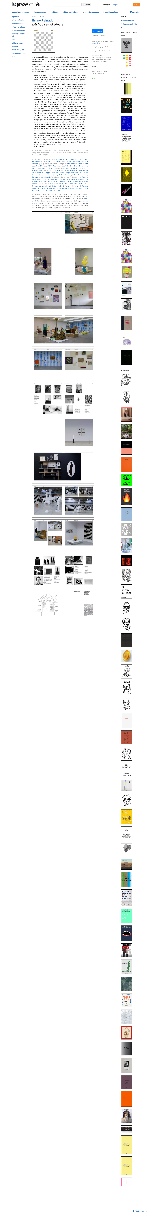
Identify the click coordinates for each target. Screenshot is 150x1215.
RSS (137, 5)
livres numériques (19, 30)
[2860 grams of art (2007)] (127, 222)
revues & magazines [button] (91, 12)
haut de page (140, 1211)
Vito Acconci (72, 164)
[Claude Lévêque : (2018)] (127, 1048)
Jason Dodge (65, 173)
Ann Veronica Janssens (75, 179)
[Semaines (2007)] (127, 289)
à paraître (15, 17)
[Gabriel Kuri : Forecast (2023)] (127, 545)
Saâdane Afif (83, 164)
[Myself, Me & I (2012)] (127, 45)
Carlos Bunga (83, 170)
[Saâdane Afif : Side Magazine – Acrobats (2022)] (127, 608)
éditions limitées (18, 43)
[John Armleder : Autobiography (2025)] (127, 464)
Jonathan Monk (67, 184)
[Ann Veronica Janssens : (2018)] (127, 1017)
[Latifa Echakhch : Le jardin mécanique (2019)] (127, 984)
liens (13, 57)
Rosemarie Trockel (68, 188)
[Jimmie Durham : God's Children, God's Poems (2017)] (127, 1116)
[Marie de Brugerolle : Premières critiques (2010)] (127, 140)
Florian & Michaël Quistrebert (68, 186)
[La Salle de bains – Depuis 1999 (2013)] (127, 105)
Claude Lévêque (77, 181)
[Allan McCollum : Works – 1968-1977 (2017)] (127, 1129)
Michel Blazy (83, 168)
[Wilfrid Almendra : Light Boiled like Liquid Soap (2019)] (127, 916)
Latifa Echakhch (44, 177)
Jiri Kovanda (45, 181)
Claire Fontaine (37, 173)
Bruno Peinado (43, 20)
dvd (13, 39)
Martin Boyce (72, 170)
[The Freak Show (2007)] (127, 272)
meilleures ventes (18, 23)
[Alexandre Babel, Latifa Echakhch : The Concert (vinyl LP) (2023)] (127, 560)
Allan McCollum (55, 184)
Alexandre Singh (55, 188)
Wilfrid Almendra (54, 166)
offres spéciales (18, 20)
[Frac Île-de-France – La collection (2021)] (127, 89)
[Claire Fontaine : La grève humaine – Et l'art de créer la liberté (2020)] (127, 898)
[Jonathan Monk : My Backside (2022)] (127, 770)
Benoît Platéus (51, 186)
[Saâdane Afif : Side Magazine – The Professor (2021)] (127, 800)
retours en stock (18, 27)
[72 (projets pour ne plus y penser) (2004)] (127, 323)
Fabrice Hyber (60, 179)
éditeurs (35, 16)
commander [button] (97, 31)
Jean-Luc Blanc (71, 168)
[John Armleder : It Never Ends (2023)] (127, 529)
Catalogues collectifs (129, 24)
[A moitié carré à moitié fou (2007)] (127, 255)
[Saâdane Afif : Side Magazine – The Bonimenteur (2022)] (127, 704)
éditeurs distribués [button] (70, 12)
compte (135, 12)
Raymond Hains (48, 179)
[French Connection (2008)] (127, 190)
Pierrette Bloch (37, 170)
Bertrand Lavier (65, 181)
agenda (15, 46)
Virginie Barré (83, 159)
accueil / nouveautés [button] (20, 12)
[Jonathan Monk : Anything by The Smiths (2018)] (127, 1065)
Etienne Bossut (60, 170)
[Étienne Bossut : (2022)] (127, 737)
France (123, 28)
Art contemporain (127, 20)
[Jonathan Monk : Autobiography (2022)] (127, 721)
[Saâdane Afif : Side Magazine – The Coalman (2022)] (127, 624)
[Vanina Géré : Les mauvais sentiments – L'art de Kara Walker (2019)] (127, 967)
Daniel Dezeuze (66, 175)
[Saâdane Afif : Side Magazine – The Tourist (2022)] (127, 671)
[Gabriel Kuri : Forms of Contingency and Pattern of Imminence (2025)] (127, 447)
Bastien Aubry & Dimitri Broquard (64, 159)
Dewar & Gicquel (54, 175)
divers (44, 16)
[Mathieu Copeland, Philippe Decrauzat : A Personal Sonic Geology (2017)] (127, 1099)
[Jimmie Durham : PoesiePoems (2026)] (127, 397)
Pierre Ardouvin (66, 166)
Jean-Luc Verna (82, 188)
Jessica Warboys (47, 190)
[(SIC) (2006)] (127, 306)
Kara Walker (36, 190)
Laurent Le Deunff (59, 161)
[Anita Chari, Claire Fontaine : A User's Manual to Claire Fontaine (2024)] (127, 496)
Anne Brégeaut (37, 161)
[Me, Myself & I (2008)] (127, 62)
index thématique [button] (110, 12)
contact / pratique (19, 53)
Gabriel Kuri (55, 181)
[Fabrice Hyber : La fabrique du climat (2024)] (127, 480)
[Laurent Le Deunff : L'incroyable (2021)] (127, 850)
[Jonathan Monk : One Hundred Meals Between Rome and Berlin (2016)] (127, 1181)
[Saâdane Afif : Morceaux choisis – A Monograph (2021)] (127, 816)
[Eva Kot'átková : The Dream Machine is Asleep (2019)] (127, 933)
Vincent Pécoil (96, 43)
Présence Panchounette (75, 161)
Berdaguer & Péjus (45, 168)
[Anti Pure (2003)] (127, 357)
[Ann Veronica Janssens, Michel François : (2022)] (127, 656)
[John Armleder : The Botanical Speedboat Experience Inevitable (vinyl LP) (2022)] (127, 785)
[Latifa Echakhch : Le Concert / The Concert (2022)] (127, 640)
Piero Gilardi (48, 161)
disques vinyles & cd (18, 35)
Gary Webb (58, 190)
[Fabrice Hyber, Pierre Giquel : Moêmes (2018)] (127, 1033)
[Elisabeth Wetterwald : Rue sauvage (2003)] (127, 340)
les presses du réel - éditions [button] (46, 12)
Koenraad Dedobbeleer (79, 173)
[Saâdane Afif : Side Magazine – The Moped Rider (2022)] (127, 753)
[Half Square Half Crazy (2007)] (127, 205)
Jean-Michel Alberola (39, 166)
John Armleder (78, 166)
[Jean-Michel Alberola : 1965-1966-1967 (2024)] (127, 514)
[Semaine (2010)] (127, 157)
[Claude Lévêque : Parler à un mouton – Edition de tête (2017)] (127, 1145)
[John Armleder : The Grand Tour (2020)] (127, 879)
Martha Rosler (43, 188)
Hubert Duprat (77, 175)
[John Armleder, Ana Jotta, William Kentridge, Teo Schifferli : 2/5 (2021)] (127, 834)
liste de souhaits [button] (99, 36)
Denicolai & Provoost (39, 175)
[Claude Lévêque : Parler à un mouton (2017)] (127, 1166)
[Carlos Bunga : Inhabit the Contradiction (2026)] (127, 414)
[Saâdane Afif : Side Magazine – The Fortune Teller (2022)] (127, 688)
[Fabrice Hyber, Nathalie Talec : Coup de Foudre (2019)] (127, 950)
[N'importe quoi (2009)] (127, 174)
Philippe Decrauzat (51, 173)
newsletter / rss (18, 50)
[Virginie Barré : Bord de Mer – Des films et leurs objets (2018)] (127, 1000)
